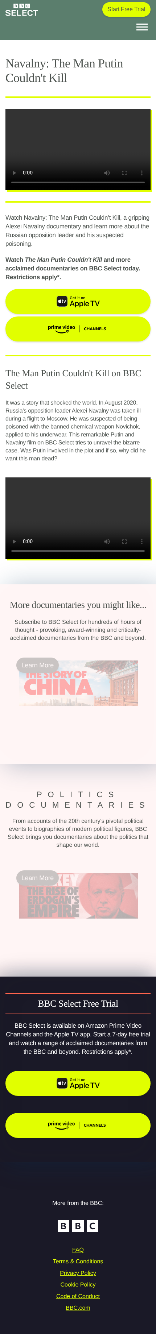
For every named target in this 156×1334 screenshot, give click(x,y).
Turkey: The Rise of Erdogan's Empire (73, 923)
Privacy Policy (78, 1273)
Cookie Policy (78, 1285)
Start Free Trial (126, 9)
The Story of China (46, 710)
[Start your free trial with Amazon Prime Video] (78, 1125)
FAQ (78, 1250)
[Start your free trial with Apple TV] (78, 1083)
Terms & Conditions (78, 1262)
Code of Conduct (78, 1296)
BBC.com (78, 1308)
